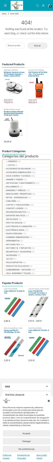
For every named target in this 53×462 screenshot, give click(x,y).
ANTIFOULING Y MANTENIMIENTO (20, 183)
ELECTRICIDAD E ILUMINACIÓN (19, 226)
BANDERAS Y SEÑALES (16, 190)
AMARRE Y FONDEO (14, 179)
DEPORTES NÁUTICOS (15, 215)
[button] (48, 400)
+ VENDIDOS (11, 161)
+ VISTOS (10, 165)
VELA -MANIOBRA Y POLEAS (18, 273)
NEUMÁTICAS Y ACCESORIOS (18, 252)
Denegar (26, 441)
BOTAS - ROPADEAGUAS (16, 197)
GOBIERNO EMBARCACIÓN (17, 237)
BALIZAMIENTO (12, 187)
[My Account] (43, 5)
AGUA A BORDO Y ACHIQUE (18, 176)
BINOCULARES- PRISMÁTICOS (19, 194)
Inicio (4, 14)
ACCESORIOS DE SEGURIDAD (18, 169)
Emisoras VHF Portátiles (36, 70)
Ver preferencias (26, 449)
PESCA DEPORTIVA (14, 262)
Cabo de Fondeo (33, 289)
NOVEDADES (11, 255)
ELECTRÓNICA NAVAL (15, 230)
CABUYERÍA (11, 201)
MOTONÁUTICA (13, 244)
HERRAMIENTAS (13, 241)
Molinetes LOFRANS (11, 70)
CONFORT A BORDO (14, 208)
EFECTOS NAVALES (14, 223)
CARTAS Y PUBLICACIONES (17, 205)
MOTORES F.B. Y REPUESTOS (18, 248)
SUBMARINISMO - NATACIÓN (18, 270)
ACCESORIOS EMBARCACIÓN (18, 172)
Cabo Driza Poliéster (10, 289)
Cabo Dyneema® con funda (13, 328)
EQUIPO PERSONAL (14, 233)
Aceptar (26, 433)
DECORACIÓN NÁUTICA (16, 212)
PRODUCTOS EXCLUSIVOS (17, 266)
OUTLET (9, 259)
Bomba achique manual (12, 109)
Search (37, 5)
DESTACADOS (12, 219)
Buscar (37, 45)
